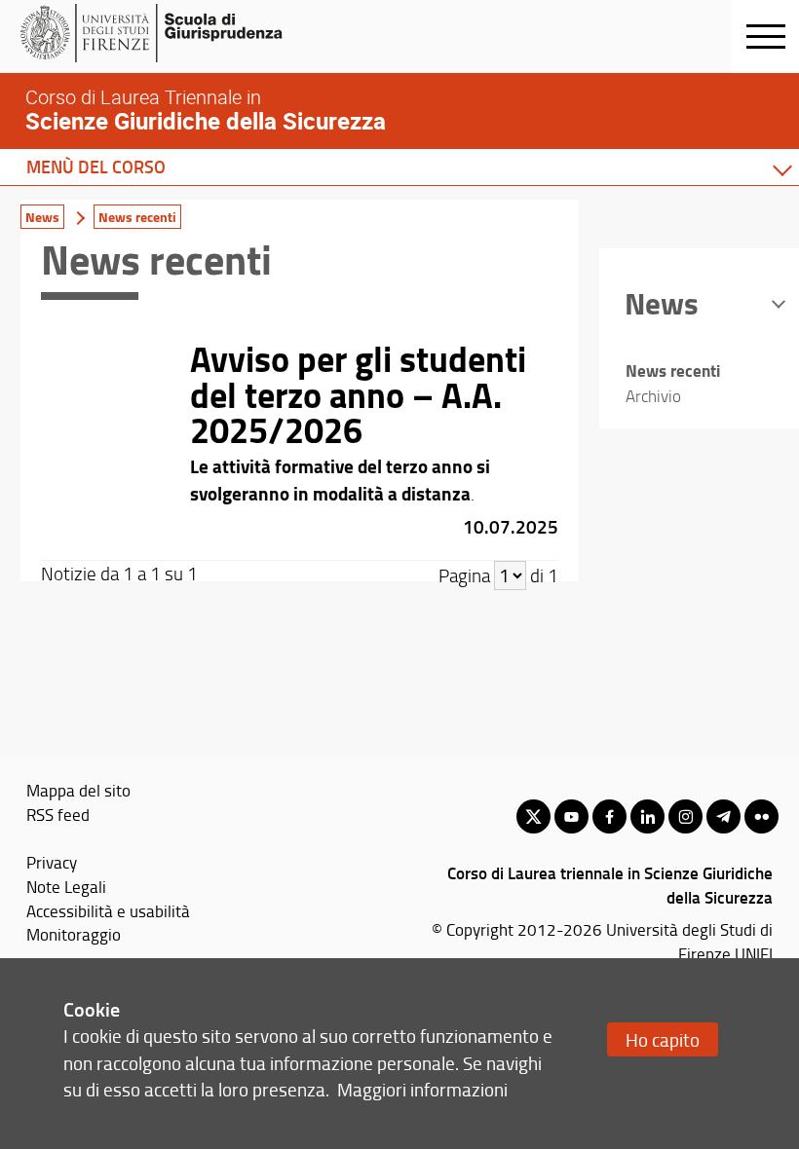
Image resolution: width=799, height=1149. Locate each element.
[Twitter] (533, 816)
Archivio (653, 396)
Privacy (51, 861)
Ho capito (663, 1039)
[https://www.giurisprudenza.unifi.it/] (171, 33)
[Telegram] (723, 816)
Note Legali (66, 886)
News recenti (137, 216)
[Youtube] (571, 816)
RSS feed (58, 814)
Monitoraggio (73, 933)
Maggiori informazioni (422, 1089)
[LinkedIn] (647, 816)
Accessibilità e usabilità (108, 910)
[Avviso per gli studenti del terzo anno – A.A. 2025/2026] (300, 441)
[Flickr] (761, 816)
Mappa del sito (78, 789)
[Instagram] (685, 816)
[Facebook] (609, 816)
